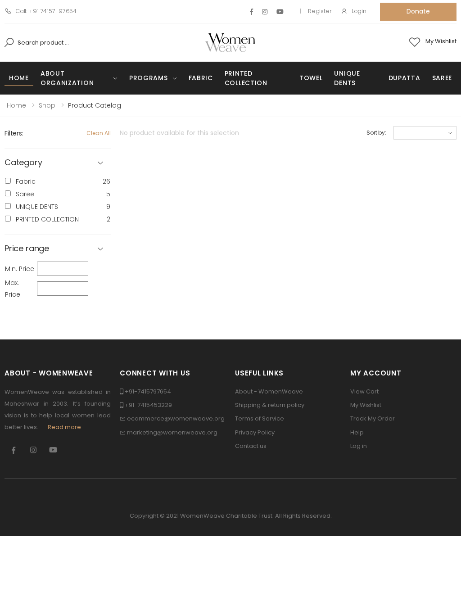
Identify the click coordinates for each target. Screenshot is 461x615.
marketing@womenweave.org (172, 432)
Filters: (14, 133)
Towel (311, 77)
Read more (64, 427)
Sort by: (376, 132)
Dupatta (404, 77)
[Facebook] (251, 12)
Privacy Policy (255, 432)
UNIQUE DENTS (347, 78)
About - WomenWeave (269, 391)
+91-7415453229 (148, 405)
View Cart (364, 391)
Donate (418, 11)
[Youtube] (280, 12)
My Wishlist (365, 405)
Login (359, 11)
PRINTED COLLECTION (246, 78)
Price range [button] (27, 248)
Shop (47, 105)
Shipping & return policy (269, 405)
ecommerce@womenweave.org (176, 418)
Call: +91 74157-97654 (46, 11)
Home (19, 77)
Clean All (98, 133)
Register (320, 11)
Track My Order (372, 418)
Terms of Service (259, 418)
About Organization (67, 78)
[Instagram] (264, 12)
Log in (358, 446)
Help (357, 432)
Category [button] (23, 162)
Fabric (201, 77)
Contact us (251, 446)
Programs (148, 77)
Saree (442, 77)
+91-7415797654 (148, 391)
